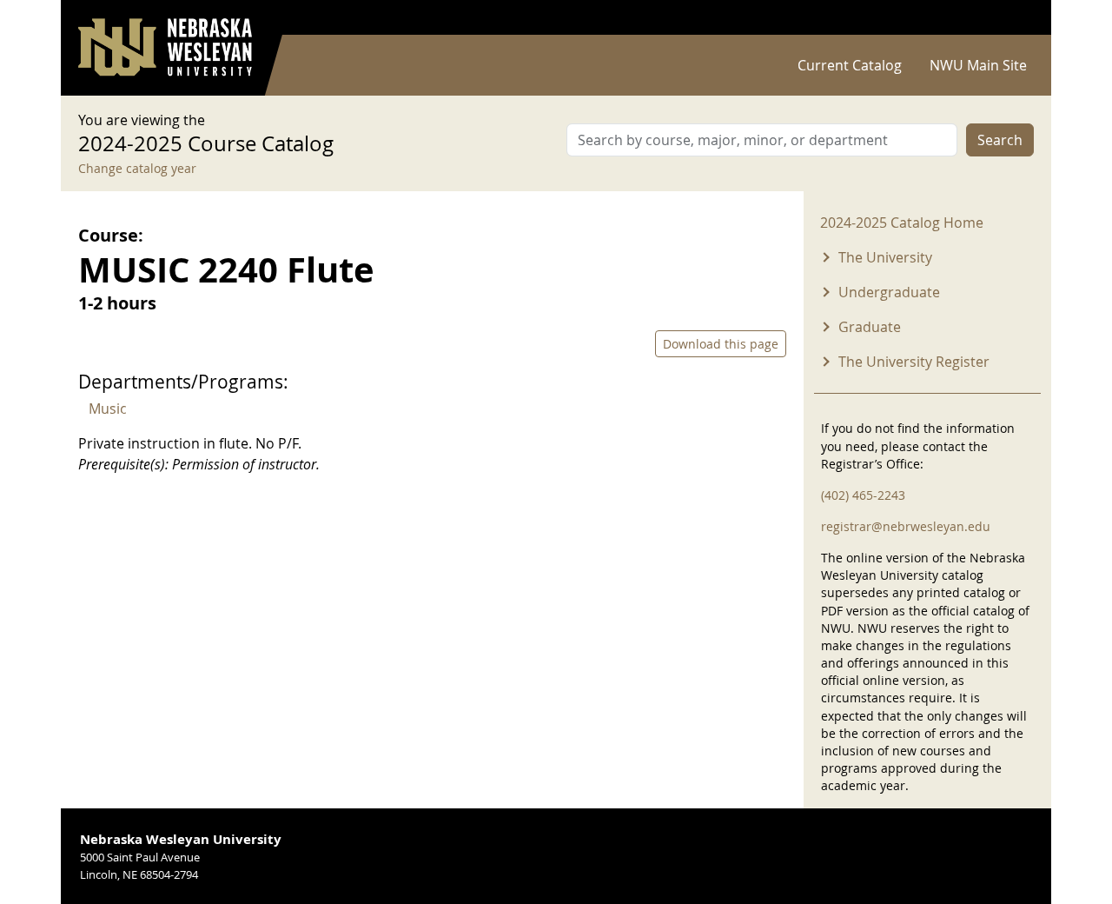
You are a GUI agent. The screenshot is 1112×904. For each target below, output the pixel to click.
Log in (1011, 18)
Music (108, 408)
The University (885, 257)
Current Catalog (850, 65)
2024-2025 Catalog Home (901, 222)
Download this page (720, 344)
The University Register (914, 361)
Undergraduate (889, 292)
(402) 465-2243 (863, 495)
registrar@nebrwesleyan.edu (905, 526)
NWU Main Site (978, 65)
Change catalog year (137, 168)
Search (1000, 140)
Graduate (869, 326)
